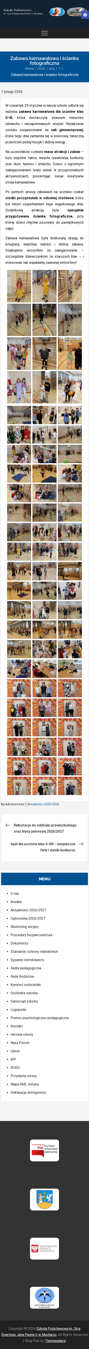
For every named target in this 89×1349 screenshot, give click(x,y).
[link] (85, 15)
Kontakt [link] (17, 1026)
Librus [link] (15, 1051)
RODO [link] (15, 1068)
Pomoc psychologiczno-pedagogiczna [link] (40, 1018)
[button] (19, 286)
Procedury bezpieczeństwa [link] (31, 935)
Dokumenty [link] (19, 943)
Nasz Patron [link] (20, 1043)
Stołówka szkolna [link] (24, 993)
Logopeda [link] (18, 1010)
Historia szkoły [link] (22, 1034)
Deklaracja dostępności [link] (28, 1092)
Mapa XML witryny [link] (25, 1084)
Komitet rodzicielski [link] (26, 985)
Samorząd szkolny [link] (24, 1001)
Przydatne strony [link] (24, 1076)
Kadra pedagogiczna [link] (26, 968)
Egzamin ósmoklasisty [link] (27, 960)
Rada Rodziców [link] (22, 976)
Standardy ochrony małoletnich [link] (34, 952)
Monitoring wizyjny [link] (24, 927)
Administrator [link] (15, 804)
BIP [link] (13, 1059)
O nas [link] (15, 893)
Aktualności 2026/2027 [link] (28, 910)
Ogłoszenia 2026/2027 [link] (28, 918)
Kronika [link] (16, 902)
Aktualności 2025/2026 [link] (43, 804)
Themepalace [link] (55, 1341)
